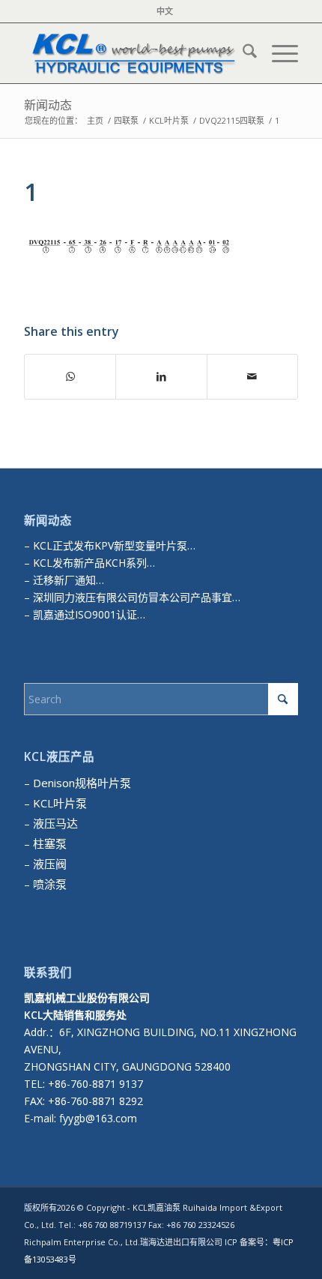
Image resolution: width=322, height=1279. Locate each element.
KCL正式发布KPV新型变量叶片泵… (114, 545)
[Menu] (277, 53)
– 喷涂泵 (45, 883)
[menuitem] (164, 11)
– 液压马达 (51, 823)
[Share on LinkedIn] (161, 376)
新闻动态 (48, 105)
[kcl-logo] (133, 53)
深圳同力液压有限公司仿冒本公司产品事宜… (135, 597)
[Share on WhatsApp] (70, 376)
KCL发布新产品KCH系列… (94, 563)
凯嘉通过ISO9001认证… (87, 614)
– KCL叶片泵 (55, 802)
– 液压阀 (45, 863)
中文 (165, 10)
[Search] (242, 53)
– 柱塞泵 (45, 843)
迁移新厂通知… (68, 580)
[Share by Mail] (252, 376)
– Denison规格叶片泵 (77, 782)
